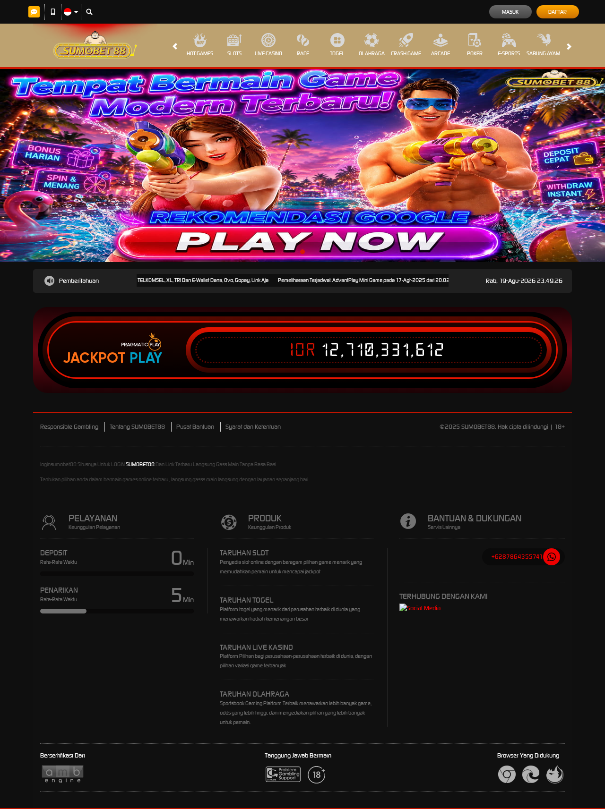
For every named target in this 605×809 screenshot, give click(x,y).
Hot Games (200, 53)
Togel (337, 53)
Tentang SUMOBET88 (137, 427)
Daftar (557, 12)
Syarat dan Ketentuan (253, 427)
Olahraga (372, 53)
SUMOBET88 (140, 464)
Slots (234, 53)
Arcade (440, 53)
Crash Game (406, 53)
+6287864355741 (517, 556)
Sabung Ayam (543, 53)
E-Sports (509, 53)
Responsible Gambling (69, 427)
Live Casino (268, 53)
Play (146, 358)
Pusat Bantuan (195, 427)
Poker (475, 53)
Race (303, 53)
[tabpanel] (302, 165)
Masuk (510, 12)
